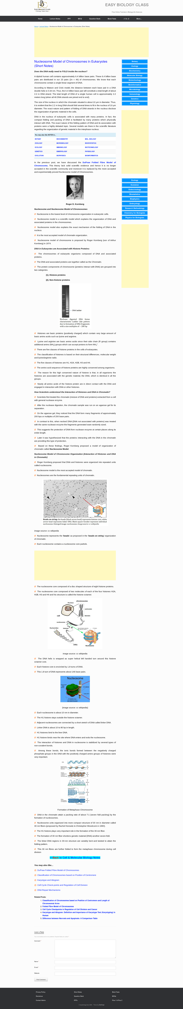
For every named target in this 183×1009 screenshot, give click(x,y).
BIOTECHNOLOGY (91, 147)
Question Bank (94, 19)
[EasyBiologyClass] (42, 7)
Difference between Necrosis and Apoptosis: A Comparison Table (69, 918)
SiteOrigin (101, 1005)
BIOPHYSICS (61, 155)
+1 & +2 (126, 19)
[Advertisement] (91, 42)
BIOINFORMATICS (91, 155)
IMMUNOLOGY (62, 147)
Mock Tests (112, 19)
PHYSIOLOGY (90, 151)
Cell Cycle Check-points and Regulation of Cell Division (62, 885)
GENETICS (38, 151)
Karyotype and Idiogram (48, 880)
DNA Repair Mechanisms (48, 890)
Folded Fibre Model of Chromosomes (58, 906)
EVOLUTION (39, 155)
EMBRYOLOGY (62, 151)
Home (40, 19)
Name (36, 961)
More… (139, 19)
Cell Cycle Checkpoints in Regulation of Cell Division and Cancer (69, 909)
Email (36, 967)
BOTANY (38, 139)
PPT (69, 19)
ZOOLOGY (38, 143)
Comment (37, 941)
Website (36, 973)
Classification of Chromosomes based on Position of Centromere (66, 875)
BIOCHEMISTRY (62, 139)
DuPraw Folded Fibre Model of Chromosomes (58, 870)
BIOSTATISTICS (90, 143)
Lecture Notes (55, 19)
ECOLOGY (38, 147)
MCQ (80, 19)
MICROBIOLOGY (62, 143)
